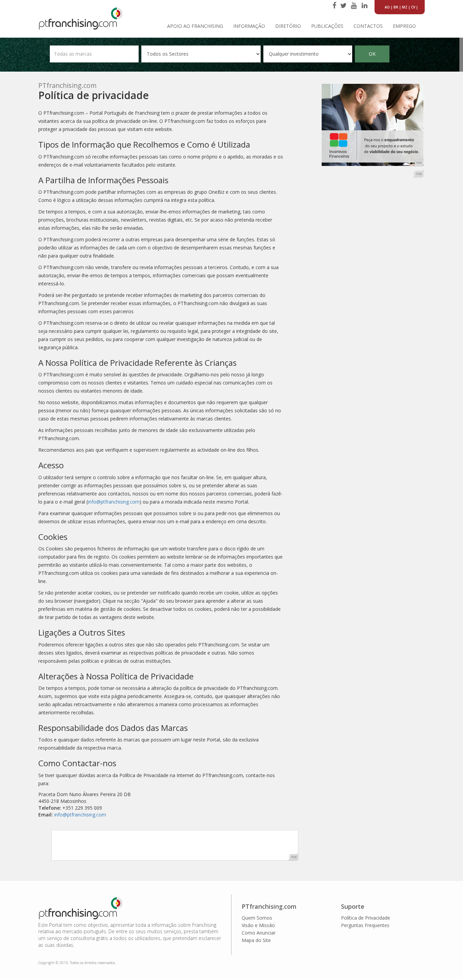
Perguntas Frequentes (365, 925)
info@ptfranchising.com (114, 501)
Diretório (288, 26)
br (396, 7)
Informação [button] (249, 26)
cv (413, 7)
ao (387, 7)
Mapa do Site (256, 940)
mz (404, 7)
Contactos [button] (368, 26)
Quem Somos (257, 918)
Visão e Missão (258, 925)
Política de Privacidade (365, 918)
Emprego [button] (404, 26)
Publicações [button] (327, 26)
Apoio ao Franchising (195, 26)
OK (372, 54)
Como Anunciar (259, 932)
